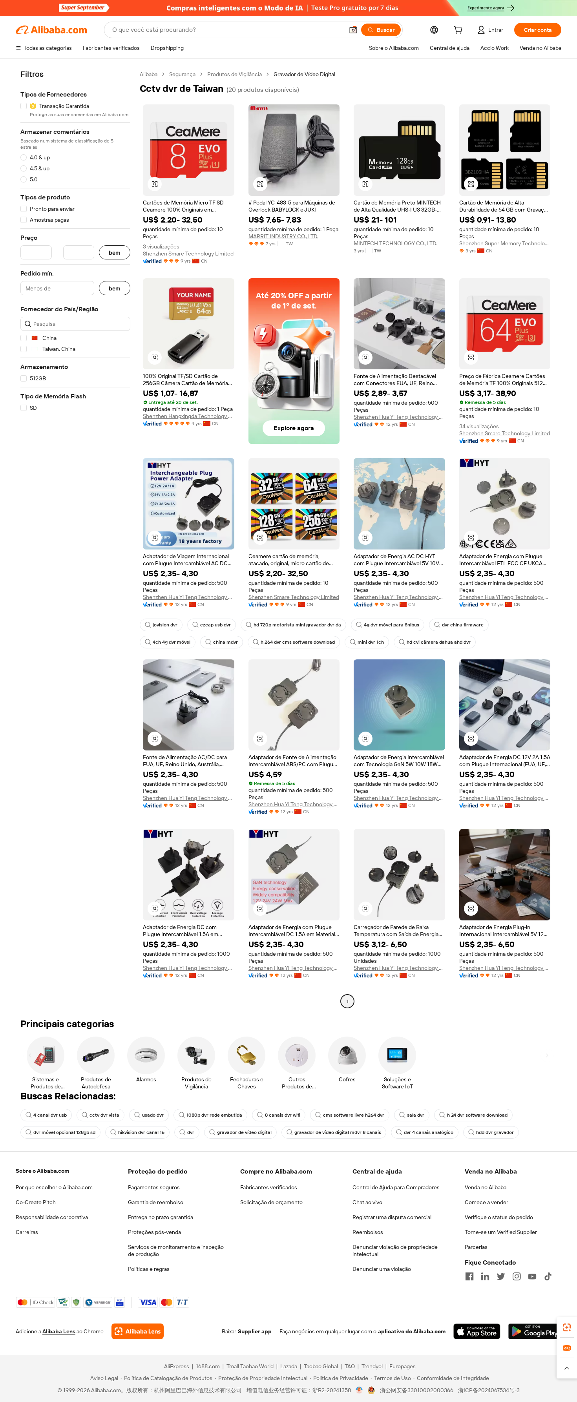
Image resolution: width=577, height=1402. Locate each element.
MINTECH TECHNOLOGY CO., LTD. (395, 243)
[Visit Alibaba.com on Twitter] (501, 1276)
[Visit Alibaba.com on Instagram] (516, 1276)
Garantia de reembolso (155, 1202)
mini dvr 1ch (371, 642)
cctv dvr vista (104, 1115)
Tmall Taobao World (250, 1366)
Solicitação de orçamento (271, 1202)
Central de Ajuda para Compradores (396, 1187)
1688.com (208, 1366)
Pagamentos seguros (154, 1187)
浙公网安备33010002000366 (416, 1390)
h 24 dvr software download (477, 1115)
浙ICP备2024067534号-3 (489, 1390)
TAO (350, 1366)
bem (115, 252)
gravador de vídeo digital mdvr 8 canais (337, 1132)
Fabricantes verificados (268, 1187)
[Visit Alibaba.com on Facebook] (469, 1276)
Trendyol (372, 1366)
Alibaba (148, 74)
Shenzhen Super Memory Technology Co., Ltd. (505, 243)
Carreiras (27, 1232)
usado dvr (153, 1115)
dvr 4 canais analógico (428, 1132)
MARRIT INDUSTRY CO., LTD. (283, 236)
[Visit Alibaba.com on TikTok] (548, 1276)
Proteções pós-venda (154, 1232)
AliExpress (176, 1366)
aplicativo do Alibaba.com (412, 1331)
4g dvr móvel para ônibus (391, 625)
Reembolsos (367, 1232)
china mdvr (225, 642)
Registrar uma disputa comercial (391, 1217)
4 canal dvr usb (50, 1115)
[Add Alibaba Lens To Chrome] (137, 1331)
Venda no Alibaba (485, 1187)
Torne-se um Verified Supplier (501, 1232)
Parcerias (476, 1247)
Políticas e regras (149, 1269)
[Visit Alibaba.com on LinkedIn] (485, 1276)
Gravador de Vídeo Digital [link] (304, 74)
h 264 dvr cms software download (298, 642)
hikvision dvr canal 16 (141, 1132)
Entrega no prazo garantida (160, 1217)
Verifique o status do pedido (499, 1217)
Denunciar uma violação (381, 1269)
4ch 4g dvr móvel (171, 642)
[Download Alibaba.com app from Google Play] (534, 1331)
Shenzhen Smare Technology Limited (188, 253)
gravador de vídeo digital (244, 1132)
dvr (190, 1132)
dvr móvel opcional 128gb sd (64, 1132)
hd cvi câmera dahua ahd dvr (439, 642)
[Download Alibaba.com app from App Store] (476, 1331)
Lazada (288, 1366)
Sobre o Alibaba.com (42, 1171)
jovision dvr (165, 625)
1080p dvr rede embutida (214, 1115)
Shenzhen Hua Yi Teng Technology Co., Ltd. (399, 417)
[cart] (460, 31)
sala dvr (415, 1115)
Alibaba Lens (58, 1331)
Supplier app (255, 1331)
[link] (567, 1327)
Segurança (182, 74)
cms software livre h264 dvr (353, 1115)
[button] (353, 30)
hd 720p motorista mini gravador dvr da (297, 625)
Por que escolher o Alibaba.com (54, 1187)
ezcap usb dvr (215, 625)
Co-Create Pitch (36, 1202)
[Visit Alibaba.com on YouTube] (532, 1276)
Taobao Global (321, 1366)
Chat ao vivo (367, 1202)
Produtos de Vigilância (234, 74)
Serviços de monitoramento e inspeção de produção (176, 1250)
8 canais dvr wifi (282, 1115)
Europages (402, 1366)
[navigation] (75, 538)
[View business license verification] (359, 1390)
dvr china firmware (463, 625)
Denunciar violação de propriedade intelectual (395, 1250)
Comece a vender (486, 1202)
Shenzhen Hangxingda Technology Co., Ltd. (188, 416)
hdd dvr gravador (495, 1132)
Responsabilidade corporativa (52, 1217)
